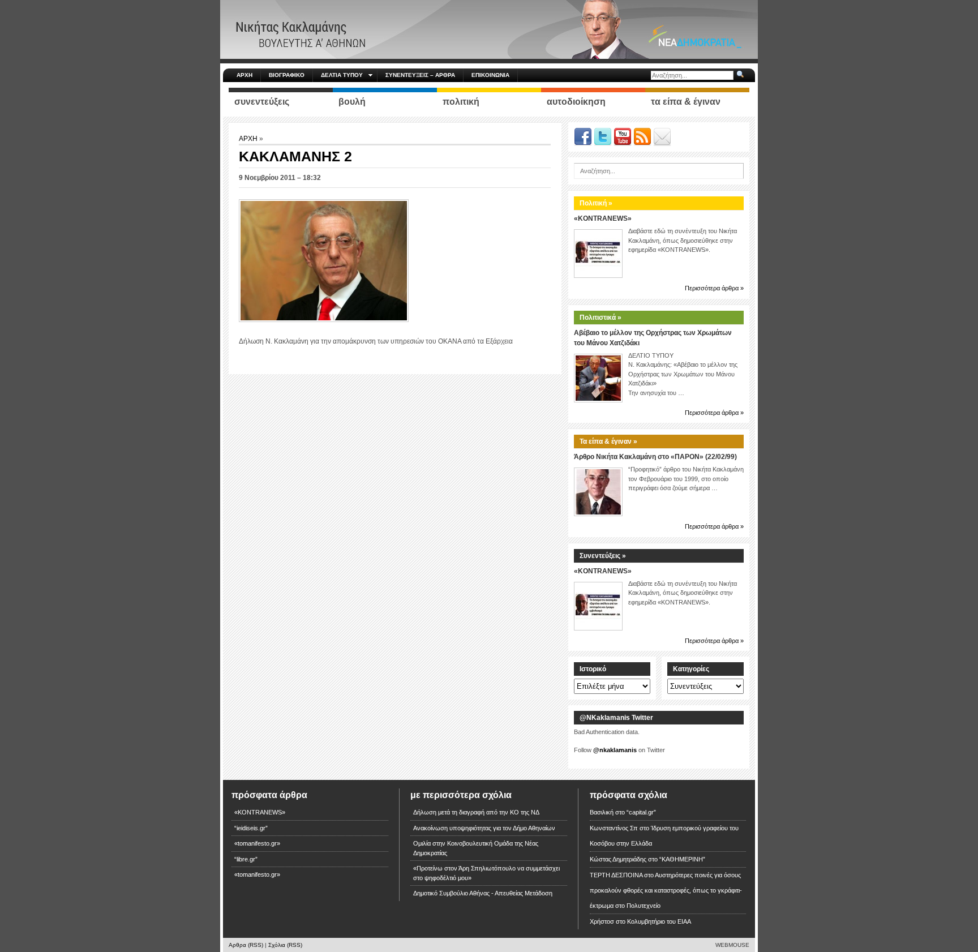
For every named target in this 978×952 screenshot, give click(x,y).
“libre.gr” (246, 859)
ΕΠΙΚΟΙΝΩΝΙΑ (490, 75)
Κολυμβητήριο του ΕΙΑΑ (659, 921)
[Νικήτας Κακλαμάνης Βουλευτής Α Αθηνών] (489, 29)
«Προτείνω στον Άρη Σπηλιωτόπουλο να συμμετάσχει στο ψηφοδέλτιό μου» (486, 873)
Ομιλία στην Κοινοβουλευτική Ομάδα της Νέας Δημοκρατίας (475, 848)
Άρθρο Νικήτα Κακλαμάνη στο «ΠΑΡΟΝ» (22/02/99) (655, 457)
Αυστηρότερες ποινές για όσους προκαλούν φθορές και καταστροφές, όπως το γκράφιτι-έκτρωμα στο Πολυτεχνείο (666, 890)
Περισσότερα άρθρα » (714, 288)
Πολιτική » (596, 203)
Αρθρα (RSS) (246, 945)
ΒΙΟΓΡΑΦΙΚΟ (286, 75)
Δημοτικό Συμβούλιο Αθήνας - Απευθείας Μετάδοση (482, 893)
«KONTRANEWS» (603, 218)
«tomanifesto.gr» (257, 843)
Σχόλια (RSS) (285, 945)
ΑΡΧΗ (244, 75)
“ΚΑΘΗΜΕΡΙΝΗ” (682, 859)
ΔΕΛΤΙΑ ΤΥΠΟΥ (342, 75)
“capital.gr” (641, 812)
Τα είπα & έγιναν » (608, 441)
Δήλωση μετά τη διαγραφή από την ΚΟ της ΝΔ (476, 812)
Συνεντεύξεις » (603, 556)
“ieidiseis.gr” (251, 828)
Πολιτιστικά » (600, 317)
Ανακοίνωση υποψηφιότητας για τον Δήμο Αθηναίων (484, 828)
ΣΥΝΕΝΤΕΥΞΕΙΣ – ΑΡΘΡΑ (420, 75)
